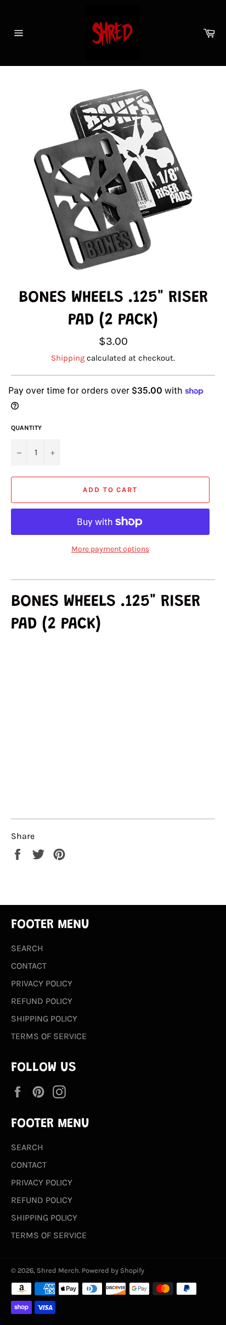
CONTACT (29, 965)
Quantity (26, 428)
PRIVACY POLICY (41, 983)
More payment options (110, 549)
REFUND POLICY (41, 1001)
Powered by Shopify (113, 1270)
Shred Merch (58, 1270)
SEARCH (27, 948)
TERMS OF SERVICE (49, 1036)
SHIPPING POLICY (44, 1018)
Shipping (67, 358)
